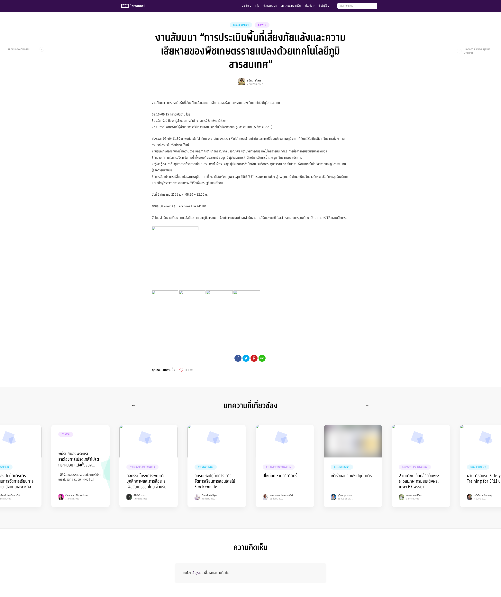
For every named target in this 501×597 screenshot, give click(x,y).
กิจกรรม (262, 25)
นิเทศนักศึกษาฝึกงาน (19, 49)
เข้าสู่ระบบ (197, 572)
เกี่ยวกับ (308, 6)
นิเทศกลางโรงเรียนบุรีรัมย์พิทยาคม (477, 51)
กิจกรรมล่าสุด (270, 6)
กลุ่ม (257, 6)
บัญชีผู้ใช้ (322, 6)
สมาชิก (245, 6)
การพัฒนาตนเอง (241, 25)
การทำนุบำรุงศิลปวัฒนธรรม (142, 467)
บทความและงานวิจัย (291, 6)
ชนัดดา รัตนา (254, 80)
